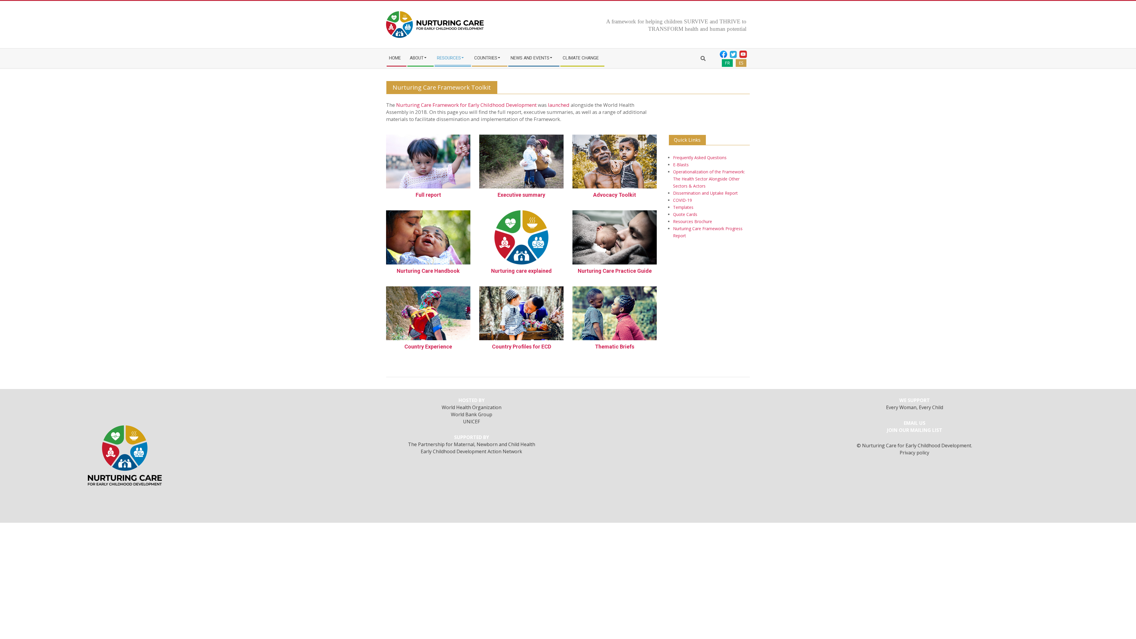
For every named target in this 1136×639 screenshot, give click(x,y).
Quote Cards (685, 214)
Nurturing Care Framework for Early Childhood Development (466, 104)
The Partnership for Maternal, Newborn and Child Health (471, 444)
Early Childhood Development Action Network (471, 451)
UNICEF (471, 421)
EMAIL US (914, 423)
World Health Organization (471, 407)
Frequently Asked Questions (700, 157)
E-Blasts (681, 164)
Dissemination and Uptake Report (705, 193)
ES (741, 63)
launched (558, 104)
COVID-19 (682, 200)
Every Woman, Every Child (914, 407)
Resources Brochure (692, 221)
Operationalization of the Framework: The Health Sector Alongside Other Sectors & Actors (709, 179)
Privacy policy (914, 452)
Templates (683, 207)
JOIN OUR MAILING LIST (914, 430)
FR (727, 63)
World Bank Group (471, 414)
